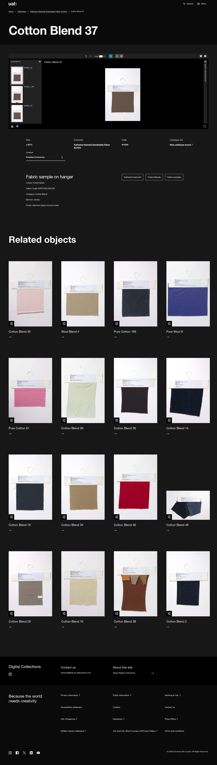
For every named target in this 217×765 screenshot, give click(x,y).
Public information (121, 695)
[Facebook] (17, 752)
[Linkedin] (31, 752)
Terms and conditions (174, 731)
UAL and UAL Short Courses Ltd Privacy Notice (134, 731)
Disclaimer (118, 719)
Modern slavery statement (72, 731)
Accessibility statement (71, 707)
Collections (21, 11)
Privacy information (69, 695)
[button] (188, 3)
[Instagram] (10, 674)
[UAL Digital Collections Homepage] (12, 4)
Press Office (170, 719)
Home (11, 11)
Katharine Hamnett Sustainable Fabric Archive (48, 11)
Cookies (116, 707)
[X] (24, 752)
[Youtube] (38, 752)
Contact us (170, 707)
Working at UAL (172, 695)
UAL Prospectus (68, 719)
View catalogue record (181, 144)
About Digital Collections (124, 673)
